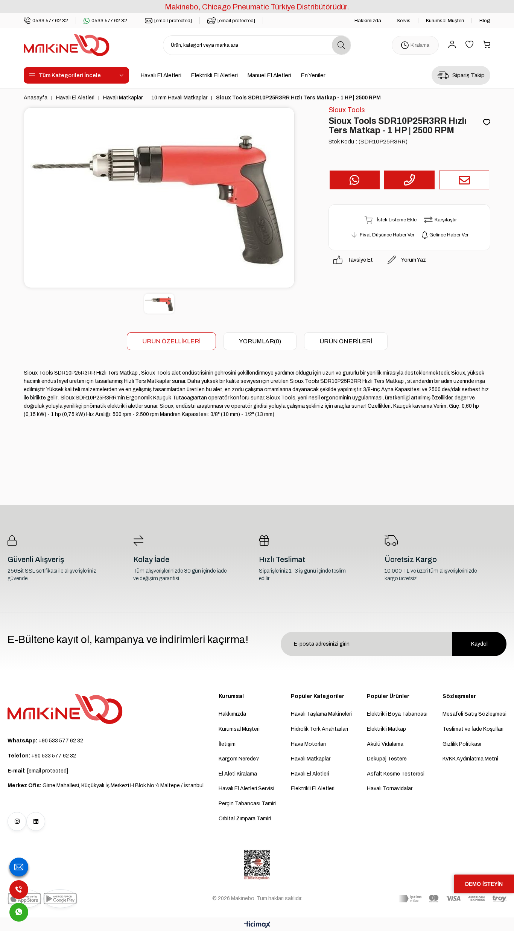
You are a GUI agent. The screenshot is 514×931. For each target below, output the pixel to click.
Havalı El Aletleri (160, 75)
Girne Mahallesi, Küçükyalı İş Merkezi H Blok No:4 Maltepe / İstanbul (106, 785)
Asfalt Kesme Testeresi (395, 774)
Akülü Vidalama (385, 744)
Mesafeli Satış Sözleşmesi (474, 714)
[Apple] (24, 898)
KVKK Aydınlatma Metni (470, 759)
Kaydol (479, 644)
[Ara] (341, 45)
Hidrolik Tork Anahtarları (319, 729)
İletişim (227, 744)
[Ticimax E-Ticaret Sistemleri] (257, 925)
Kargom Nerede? (239, 759)
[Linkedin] (35, 821)
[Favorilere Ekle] (486, 122)
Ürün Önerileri (345, 341)
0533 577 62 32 (50, 20)
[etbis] (257, 865)
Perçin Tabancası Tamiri (247, 803)
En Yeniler (313, 75)
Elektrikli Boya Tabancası (397, 714)
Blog (484, 20)
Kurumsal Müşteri (445, 20)
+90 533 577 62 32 (45, 741)
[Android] (60, 898)
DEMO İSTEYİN (484, 884)
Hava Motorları (308, 744)
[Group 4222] (65, 709)
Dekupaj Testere (387, 759)
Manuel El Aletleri (269, 75)
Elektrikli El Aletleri (214, 75)
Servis (404, 20)
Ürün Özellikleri (171, 341)
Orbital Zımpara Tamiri (245, 818)
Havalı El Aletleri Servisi (246, 788)
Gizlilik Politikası (462, 744)
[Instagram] (17, 821)
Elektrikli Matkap (386, 729)
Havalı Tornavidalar (389, 788)
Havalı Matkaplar (310, 759)
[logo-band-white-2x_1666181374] (452, 898)
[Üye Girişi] (452, 45)
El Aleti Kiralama (238, 774)
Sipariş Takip (468, 75)
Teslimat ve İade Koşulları (473, 729)
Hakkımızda (367, 20)
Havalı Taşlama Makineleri (321, 714)
